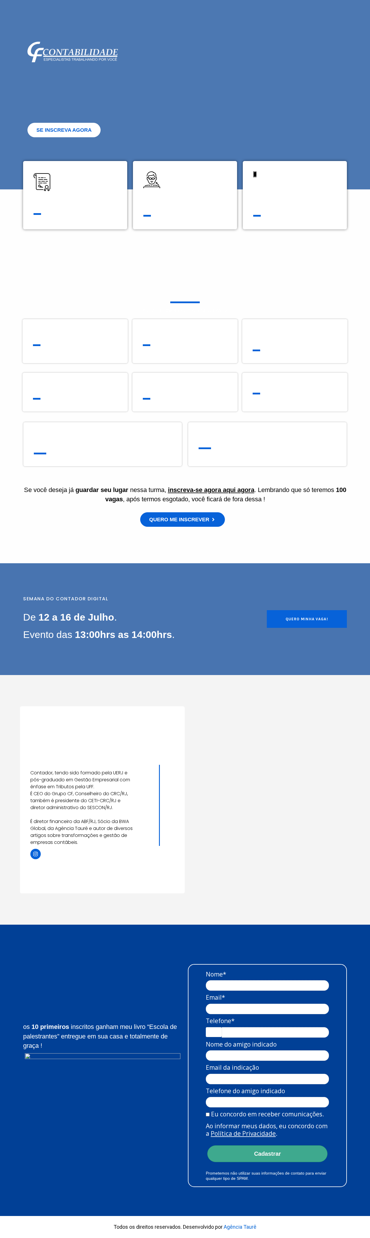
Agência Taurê (240, 1227)
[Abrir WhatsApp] (355, 1223)
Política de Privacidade (243, 1133)
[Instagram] (35, 854)
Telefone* (220, 1021)
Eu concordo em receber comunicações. (267, 1114)
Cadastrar (267, 1154)
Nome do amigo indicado (241, 1044)
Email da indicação (232, 1067)
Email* (215, 997)
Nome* (216, 974)
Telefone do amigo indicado (245, 1091)
